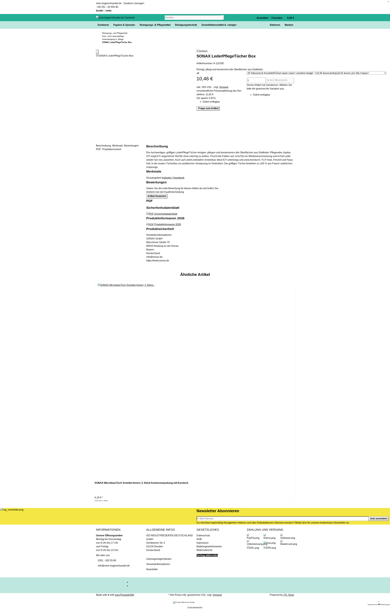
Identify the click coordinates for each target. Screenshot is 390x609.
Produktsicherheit (112, 149)
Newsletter (152, 569)
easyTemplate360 (124, 595)
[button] (262, 17)
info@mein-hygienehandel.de (113, 565)
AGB (199, 539)
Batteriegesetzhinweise (209, 546)
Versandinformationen (158, 564)
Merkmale (118, 145)
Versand (223, 87)
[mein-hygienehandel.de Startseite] (115, 17)
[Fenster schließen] (97, 51)
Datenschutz (203, 535)
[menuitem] (102, 25)
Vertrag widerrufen (207, 555)
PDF (99, 149)
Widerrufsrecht (204, 550)
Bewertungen (131, 145)
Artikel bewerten (156, 196)
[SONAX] (245, 51)
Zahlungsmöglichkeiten (159, 559)
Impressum (202, 542)
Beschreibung (104, 145)
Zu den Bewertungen (195, 607)
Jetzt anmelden (378, 518)
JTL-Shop (288, 595)
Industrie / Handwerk (173, 177)
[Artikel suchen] (223, 17)
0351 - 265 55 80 (106, 560)
